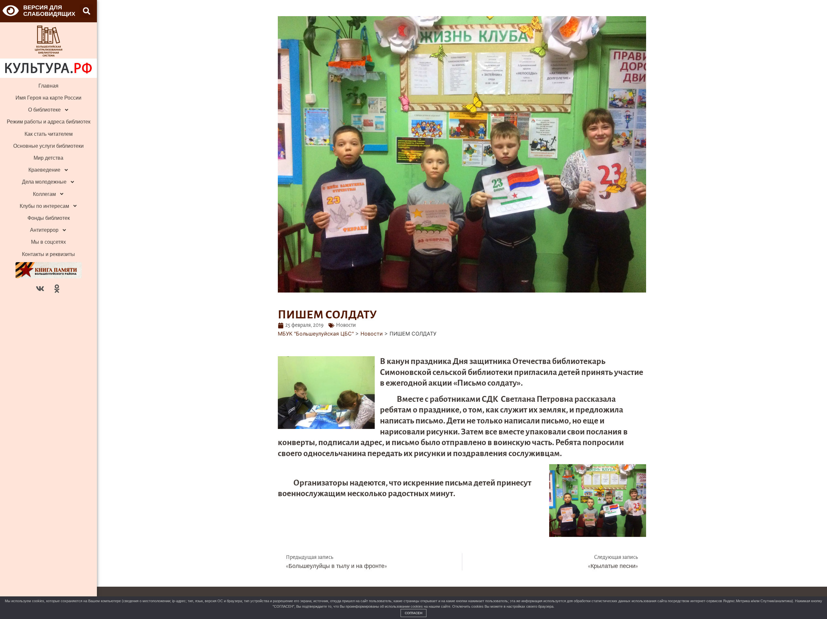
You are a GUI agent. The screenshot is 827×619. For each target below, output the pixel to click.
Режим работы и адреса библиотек (48, 122)
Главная (48, 86)
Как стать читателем (49, 134)
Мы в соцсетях (48, 242)
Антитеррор (44, 230)
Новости (346, 325)
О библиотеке (44, 110)
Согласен (413, 613)
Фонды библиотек (48, 218)
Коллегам (44, 194)
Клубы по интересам (44, 206)
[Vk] (40, 288)
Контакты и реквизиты (48, 254)
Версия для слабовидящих (49, 10)
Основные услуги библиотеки (48, 146)
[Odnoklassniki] (56, 288)
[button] (86, 11)
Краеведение (44, 170)
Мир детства (48, 158)
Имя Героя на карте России (48, 98)
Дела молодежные (44, 182)
